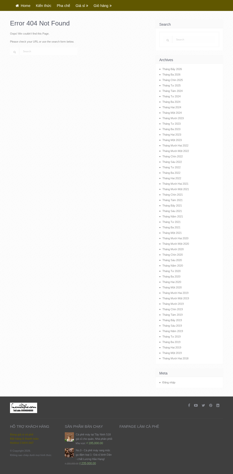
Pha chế (63, 6)
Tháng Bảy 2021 (172, 205)
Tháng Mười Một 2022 (175, 150)
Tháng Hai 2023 (171, 134)
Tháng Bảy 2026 (172, 69)
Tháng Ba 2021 (171, 227)
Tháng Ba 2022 (171, 172)
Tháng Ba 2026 (171, 74)
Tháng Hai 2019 (171, 347)
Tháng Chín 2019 (172, 309)
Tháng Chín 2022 (172, 156)
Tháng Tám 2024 (172, 90)
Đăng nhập (168, 382)
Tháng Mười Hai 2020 (175, 238)
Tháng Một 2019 (172, 352)
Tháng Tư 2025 (171, 85)
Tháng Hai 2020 (171, 281)
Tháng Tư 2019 (171, 336)
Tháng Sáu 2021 (172, 211)
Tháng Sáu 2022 (172, 161)
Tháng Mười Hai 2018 (175, 358)
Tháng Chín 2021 (172, 194)
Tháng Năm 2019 (172, 331)
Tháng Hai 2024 (171, 107)
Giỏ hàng (101, 6)
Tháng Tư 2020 (171, 271)
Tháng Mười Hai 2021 (175, 183)
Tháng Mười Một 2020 (175, 243)
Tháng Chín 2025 (172, 80)
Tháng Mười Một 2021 (175, 189)
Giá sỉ (80, 6)
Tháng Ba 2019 (171, 342)
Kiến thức (43, 6)
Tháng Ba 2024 (171, 101)
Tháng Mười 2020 (173, 249)
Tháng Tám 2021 (172, 200)
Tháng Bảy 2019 (172, 320)
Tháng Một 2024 (172, 112)
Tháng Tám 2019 (172, 314)
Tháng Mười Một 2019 (175, 298)
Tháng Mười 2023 (173, 118)
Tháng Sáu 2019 (172, 325)
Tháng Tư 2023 (171, 123)
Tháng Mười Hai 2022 (175, 145)
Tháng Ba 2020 (171, 276)
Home (25, 6)
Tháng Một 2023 (172, 140)
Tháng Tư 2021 (171, 221)
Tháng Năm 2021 (172, 216)
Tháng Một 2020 (172, 287)
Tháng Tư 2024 (171, 96)
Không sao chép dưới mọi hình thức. (31, 455)
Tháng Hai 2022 (171, 178)
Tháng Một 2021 (172, 232)
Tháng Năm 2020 (172, 265)
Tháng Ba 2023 (171, 129)
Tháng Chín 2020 (172, 254)
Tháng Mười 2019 (173, 303)
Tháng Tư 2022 (171, 167)
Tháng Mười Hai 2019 (175, 292)
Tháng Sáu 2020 (172, 260)
